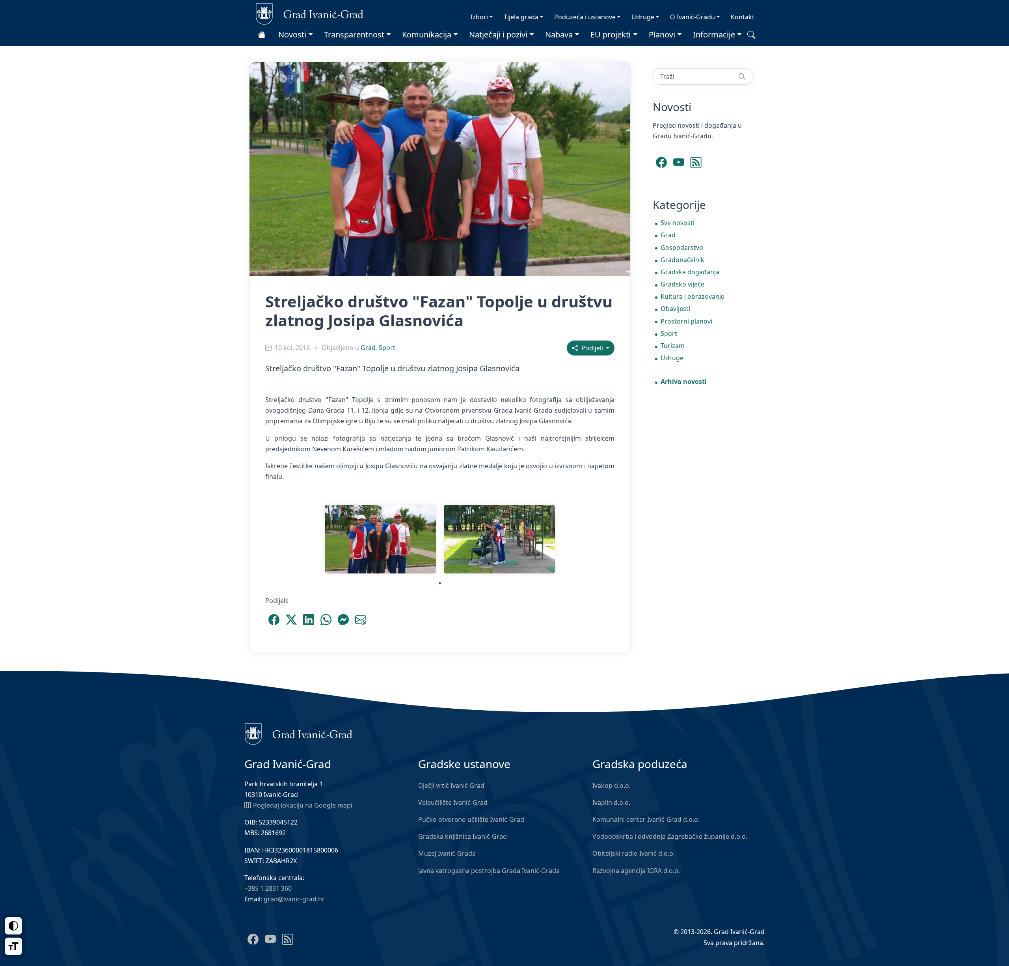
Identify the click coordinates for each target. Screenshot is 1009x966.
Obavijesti (675, 308)
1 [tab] (440, 583)
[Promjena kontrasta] (13, 925)
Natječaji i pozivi (498, 34)
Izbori (479, 17)
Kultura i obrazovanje (692, 296)
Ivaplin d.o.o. (611, 802)
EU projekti (610, 34)
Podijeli (591, 348)
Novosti (292, 34)
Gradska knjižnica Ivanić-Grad (462, 836)
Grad (368, 347)
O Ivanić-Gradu (692, 17)
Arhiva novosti (684, 381)
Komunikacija (426, 34)
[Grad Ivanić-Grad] (309, 13)
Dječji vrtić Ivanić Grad (451, 785)
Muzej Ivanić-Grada (447, 853)
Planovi (662, 34)
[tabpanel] (380, 539)
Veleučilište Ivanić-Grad (453, 802)
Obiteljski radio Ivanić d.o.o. (633, 853)
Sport (387, 347)
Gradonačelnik (682, 259)
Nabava (559, 34)
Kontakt (742, 17)
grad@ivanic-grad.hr (294, 899)
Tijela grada (521, 17)
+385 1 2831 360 (268, 888)
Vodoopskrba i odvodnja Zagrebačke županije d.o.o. (669, 836)
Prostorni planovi (686, 321)
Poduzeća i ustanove (585, 17)
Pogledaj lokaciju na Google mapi (302, 805)
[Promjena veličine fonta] (13, 946)
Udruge (642, 17)
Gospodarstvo (682, 247)
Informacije (714, 34)
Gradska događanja (690, 272)
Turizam (673, 345)
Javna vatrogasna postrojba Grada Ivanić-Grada (489, 870)
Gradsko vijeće (682, 284)
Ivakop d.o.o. (611, 785)
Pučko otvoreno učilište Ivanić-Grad (471, 819)
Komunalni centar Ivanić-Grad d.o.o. (646, 819)
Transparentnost (354, 34)
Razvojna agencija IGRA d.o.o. (636, 870)
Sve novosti (677, 222)
